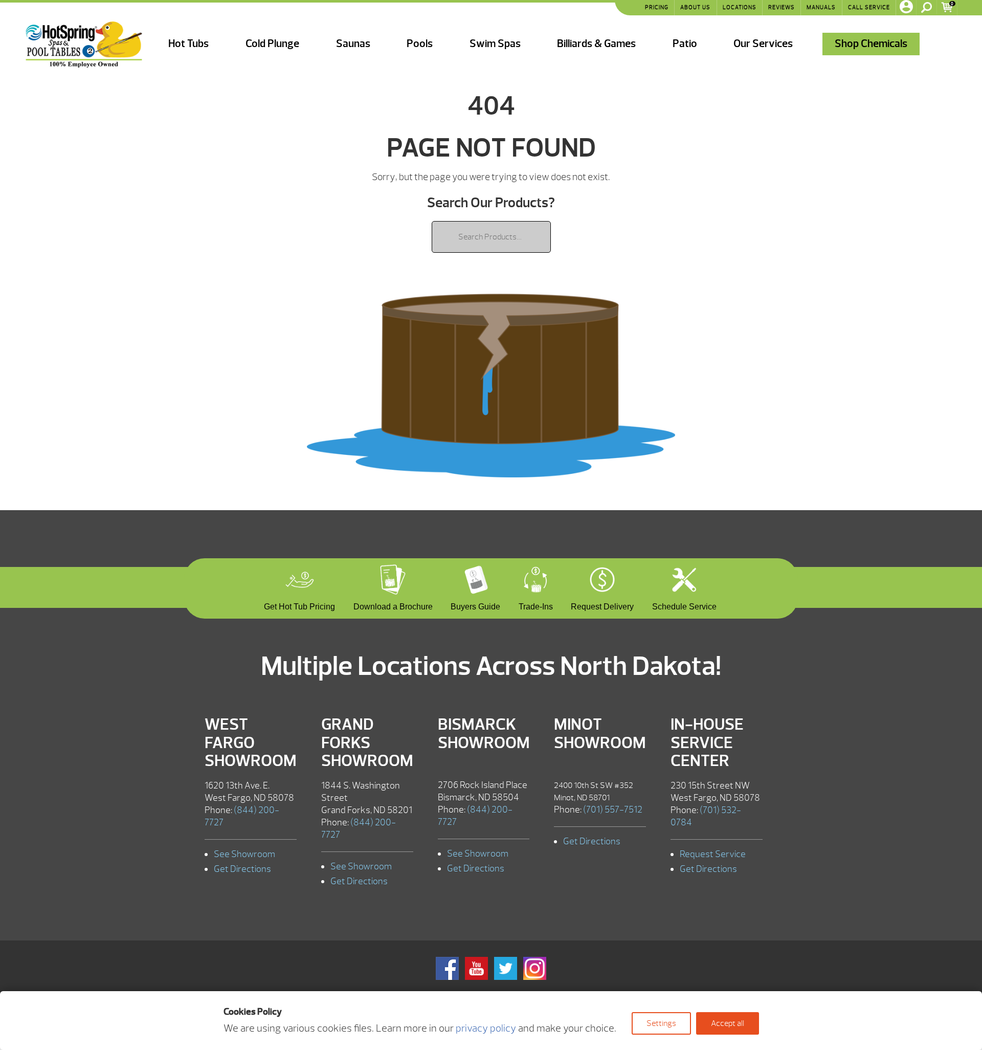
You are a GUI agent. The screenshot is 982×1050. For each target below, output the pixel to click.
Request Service (713, 854)
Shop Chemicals (871, 44)
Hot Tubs (188, 44)
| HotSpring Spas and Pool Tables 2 (84, 44)
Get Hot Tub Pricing (299, 605)
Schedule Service (684, 605)
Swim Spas (495, 44)
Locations (739, 7)
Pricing (656, 7)
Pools (420, 44)
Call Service (869, 7)
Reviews (781, 7)
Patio (685, 44)
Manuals (821, 7)
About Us (695, 7)
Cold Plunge (272, 44)
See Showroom (244, 854)
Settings (661, 1023)
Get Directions (242, 869)
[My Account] (906, 7)
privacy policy (486, 1028)
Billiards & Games (596, 44)
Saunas (353, 44)
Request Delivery (602, 605)
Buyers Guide (475, 605)
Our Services (763, 44)
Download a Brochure (393, 605)
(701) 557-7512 (612, 810)
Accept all (727, 1023)
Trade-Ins (536, 605)
